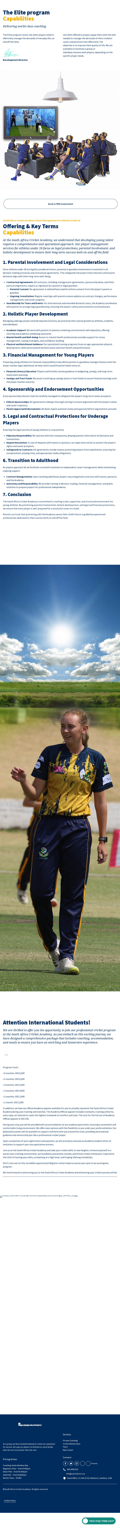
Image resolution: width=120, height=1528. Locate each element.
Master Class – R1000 (12, 1478)
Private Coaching (70, 1440)
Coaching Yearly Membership (15, 1465)
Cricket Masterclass (71, 1443)
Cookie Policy (10, 1500)
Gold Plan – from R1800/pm (14, 1475)
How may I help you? (101, 1521)
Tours (65, 1446)
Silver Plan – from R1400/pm (15, 1471)
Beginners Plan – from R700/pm (16, 1468)
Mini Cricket (68, 1450)
